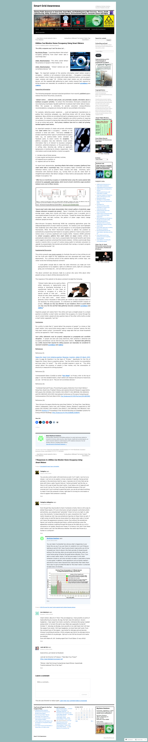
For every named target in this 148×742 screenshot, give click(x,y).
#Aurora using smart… (62, 708)
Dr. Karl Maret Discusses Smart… (64, 721)
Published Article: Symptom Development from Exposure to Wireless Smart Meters (42, 712)
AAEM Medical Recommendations (104, 187)
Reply (41, 496)
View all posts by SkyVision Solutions (56, 444)
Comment (84, 694)
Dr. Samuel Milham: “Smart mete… (64, 718)
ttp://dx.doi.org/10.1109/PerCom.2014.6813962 (75, 396)
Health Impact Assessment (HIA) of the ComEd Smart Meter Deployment (104, 215)
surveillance (84, 83)
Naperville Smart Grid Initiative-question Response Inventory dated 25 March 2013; (62, 357)
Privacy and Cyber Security (71, 29)
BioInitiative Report (101, 198)
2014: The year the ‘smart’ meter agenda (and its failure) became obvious (57, 607)
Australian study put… (62, 711)
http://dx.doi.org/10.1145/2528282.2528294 (66, 413)
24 (87, 717)
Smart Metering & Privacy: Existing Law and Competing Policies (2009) (103, 237)
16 (84, 715)
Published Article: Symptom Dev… (64, 713)
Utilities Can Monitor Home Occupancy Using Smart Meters (59, 43)
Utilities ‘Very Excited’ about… (65, 715)
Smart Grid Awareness (47, 5)
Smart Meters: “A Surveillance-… (64, 709)
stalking (38, 85)
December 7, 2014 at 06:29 (46, 614)
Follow (98, 55)
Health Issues (58, 29)
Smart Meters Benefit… (62, 714)
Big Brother (77, 449)
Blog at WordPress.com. (109, 738)
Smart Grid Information (47, 29)
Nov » (92, 721)
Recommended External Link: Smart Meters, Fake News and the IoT (104, 232)
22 (81, 717)
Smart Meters (48, 451)
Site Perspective (40, 32)
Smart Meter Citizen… (62, 717)
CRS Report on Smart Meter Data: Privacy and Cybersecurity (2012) (104, 201)
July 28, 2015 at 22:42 (45, 504)
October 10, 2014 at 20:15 (46, 649)
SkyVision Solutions (54, 45)
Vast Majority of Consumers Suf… (64, 727)
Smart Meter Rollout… (62, 726)
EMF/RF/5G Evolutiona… (62, 723)
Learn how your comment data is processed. (73, 701)
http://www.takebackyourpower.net (51, 659)
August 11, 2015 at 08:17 (45, 473)
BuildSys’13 (45, 411)
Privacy (42, 451)
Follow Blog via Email (101, 43)
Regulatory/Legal (85, 29)
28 (79, 719)
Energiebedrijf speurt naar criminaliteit (49, 466)
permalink (61, 451)
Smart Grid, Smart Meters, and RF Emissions (57, 449)
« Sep (76, 721)
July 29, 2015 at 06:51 (52, 540)
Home (37, 29)
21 (78, 717)
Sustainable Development (98, 29)
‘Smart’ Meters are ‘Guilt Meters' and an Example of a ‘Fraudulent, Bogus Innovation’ (43, 722)
